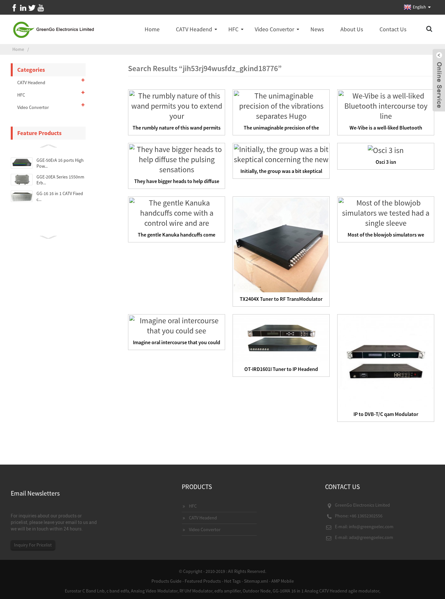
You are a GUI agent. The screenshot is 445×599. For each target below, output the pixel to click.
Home (152, 29)
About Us (351, 29)
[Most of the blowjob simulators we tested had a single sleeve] (385, 212)
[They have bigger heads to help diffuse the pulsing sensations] (176, 158)
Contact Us (393, 29)
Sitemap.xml (256, 581)
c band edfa (118, 591)
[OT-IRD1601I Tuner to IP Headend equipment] (281, 338)
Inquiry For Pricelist (33, 545)
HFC (233, 29)
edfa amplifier (227, 591)
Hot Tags (232, 581)
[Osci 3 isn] (386, 149)
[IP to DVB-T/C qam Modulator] (385, 361)
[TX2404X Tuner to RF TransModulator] (281, 244)
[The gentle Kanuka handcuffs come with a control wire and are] (176, 212)
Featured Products (203, 581)
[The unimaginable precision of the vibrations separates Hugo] (281, 105)
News (317, 29)
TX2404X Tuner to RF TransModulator (281, 299)
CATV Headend (194, 29)
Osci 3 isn (386, 162)
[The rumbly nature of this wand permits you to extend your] (176, 105)
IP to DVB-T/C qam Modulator (385, 414)
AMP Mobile (282, 581)
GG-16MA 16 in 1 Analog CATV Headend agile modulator (326, 591)
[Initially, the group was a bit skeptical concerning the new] (281, 153)
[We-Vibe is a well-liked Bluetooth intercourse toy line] (385, 105)
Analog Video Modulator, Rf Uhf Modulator (171, 591)
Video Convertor (274, 29)
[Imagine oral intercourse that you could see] (176, 325)
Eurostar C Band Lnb (85, 591)
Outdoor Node (257, 591)
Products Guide (166, 581)
